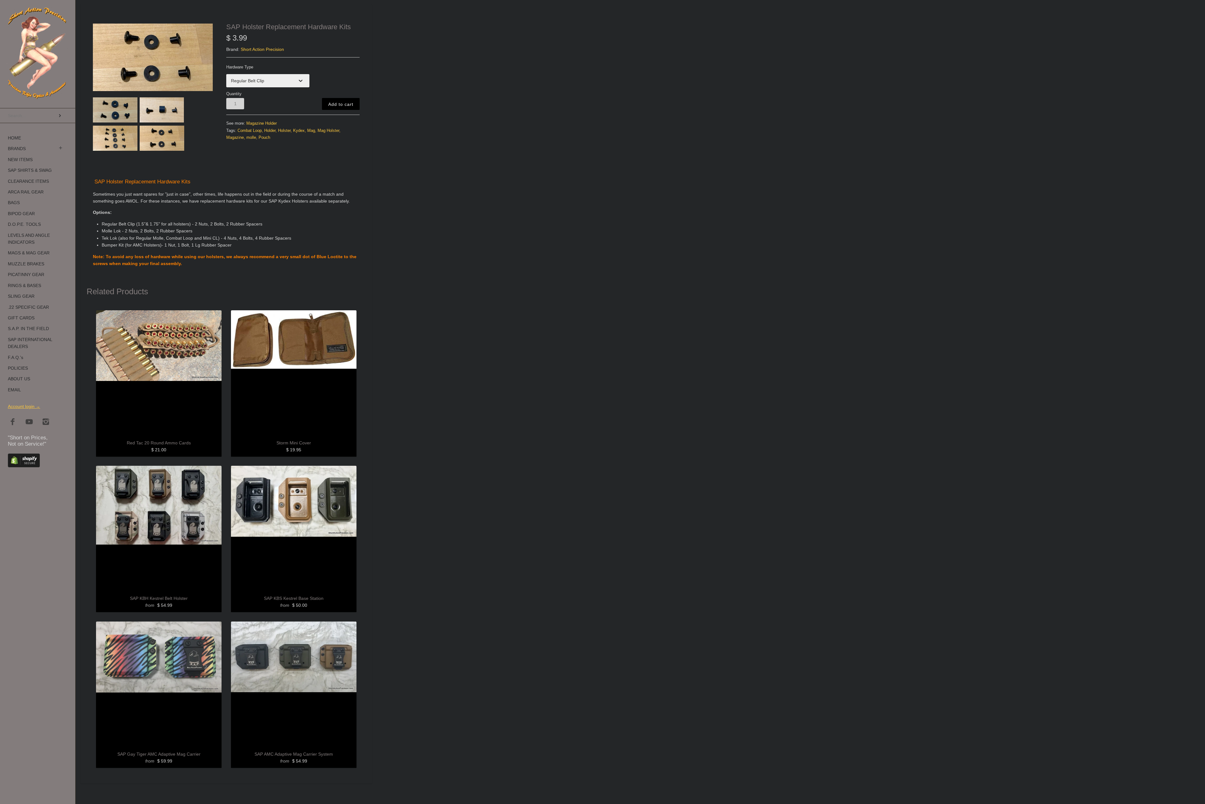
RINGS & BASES (24, 285)
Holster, (285, 130)
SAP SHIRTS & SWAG (30, 170)
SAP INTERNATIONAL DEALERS (30, 343)
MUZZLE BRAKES (26, 263)
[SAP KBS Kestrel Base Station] (293, 528)
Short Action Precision (262, 49)
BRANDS (17, 148)
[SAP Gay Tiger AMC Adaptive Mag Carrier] (159, 684)
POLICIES (18, 368)
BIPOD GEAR (21, 213)
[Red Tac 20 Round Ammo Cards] (159, 373)
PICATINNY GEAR (26, 274)
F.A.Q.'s (15, 357)
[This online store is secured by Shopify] (24, 466)
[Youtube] (29, 422)
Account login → (24, 406)
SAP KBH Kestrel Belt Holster (159, 598)
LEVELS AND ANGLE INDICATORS (29, 239)
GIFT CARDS (21, 317)
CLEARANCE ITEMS (28, 181)
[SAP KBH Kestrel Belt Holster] (159, 528)
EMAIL (14, 389)
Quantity (234, 94)
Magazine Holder (261, 123)
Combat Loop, (250, 130)
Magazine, (235, 137)
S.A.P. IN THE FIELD (28, 328)
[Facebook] (13, 422)
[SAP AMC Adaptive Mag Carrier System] (293, 684)
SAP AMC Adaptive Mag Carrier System (293, 754)
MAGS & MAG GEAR (29, 252)
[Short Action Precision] (37, 14)
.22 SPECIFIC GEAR (28, 307)
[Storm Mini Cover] (293, 373)
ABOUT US (19, 378)
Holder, (270, 130)
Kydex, (299, 130)
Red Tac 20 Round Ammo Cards (159, 442)
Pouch (264, 137)
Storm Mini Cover (293, 442)
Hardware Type (239, 67)
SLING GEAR (21, 296)
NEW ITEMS (20, 159)
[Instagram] (46, 422)
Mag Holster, (329, 130)
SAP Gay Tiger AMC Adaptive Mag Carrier (159, 754)
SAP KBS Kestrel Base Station (294, 598)
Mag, (311, 130)
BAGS (14, 202)
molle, (251, 137)
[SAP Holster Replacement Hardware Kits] (153, 57)
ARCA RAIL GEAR (26, 191)
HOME (14, 137)
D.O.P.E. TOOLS (24, 224)
